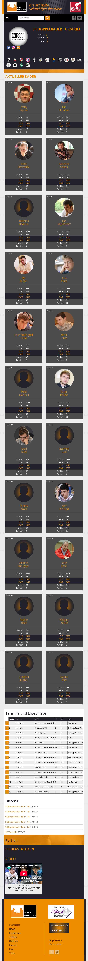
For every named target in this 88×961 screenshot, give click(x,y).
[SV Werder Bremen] (21, 65)
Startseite (14, 924)
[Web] (18, 47)
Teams (13, 937)
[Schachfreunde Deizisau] (60, 59)
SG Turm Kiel (11, 832)
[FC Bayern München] (28, 59)
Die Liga (13, 940)
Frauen (13, 945)
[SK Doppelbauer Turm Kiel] (79, 59)
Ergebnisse (15, 932)
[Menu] (7, 17)
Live (11, 949)
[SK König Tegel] (8, 65)
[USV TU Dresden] (28, 65)
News (12, 928)
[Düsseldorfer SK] (21, 59)
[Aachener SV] (8, 59)
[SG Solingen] (73, 59)
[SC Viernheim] (54, 59)
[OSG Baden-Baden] (47, 59)
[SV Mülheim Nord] (15, 65)
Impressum (55, 940)
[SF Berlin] (66, 59)
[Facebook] (8, 47)
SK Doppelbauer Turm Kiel (17, 806)
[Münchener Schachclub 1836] (41, 59)
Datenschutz (56, 944)
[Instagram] (13, 47)
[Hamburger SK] (34, 59)
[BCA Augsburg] (15, 59)
